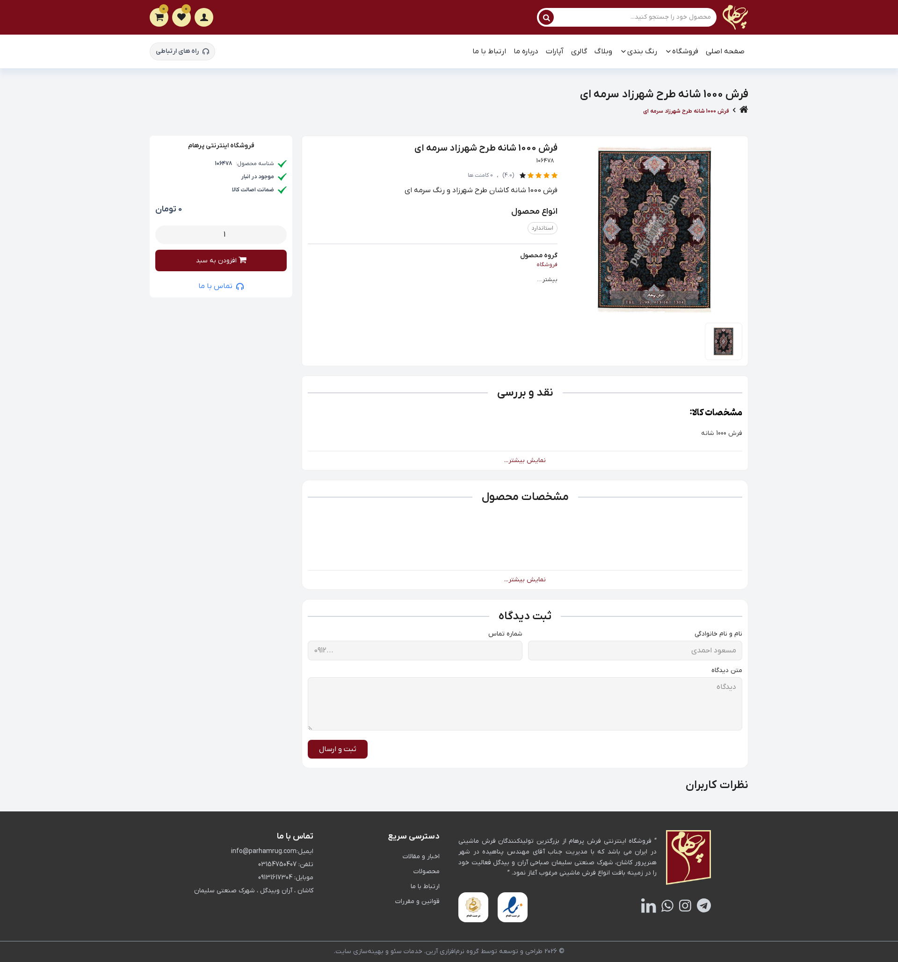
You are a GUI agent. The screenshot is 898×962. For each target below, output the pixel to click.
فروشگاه (685, 51)
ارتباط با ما (489, 51)
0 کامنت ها (480, 175)
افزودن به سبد (217, 260)
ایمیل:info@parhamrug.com (272, 851)
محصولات (426, 871)
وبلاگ (603, 51)
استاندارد (542, 228)
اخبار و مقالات (421, 856)
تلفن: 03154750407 (285, 864)
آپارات (555, 51)
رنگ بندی (642, 51)
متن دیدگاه (726, 670)
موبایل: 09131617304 (285, 877)
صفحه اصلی (725, 51)
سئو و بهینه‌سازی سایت (368, 951)
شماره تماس (505, 633)
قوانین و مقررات (417, 901)
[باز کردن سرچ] (546, 17)
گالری (579, 51)
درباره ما (526, 51)
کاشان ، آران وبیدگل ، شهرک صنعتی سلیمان (253, 890)
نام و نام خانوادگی (718, 633)
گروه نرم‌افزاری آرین (452, 951)
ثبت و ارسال (337, 749)
